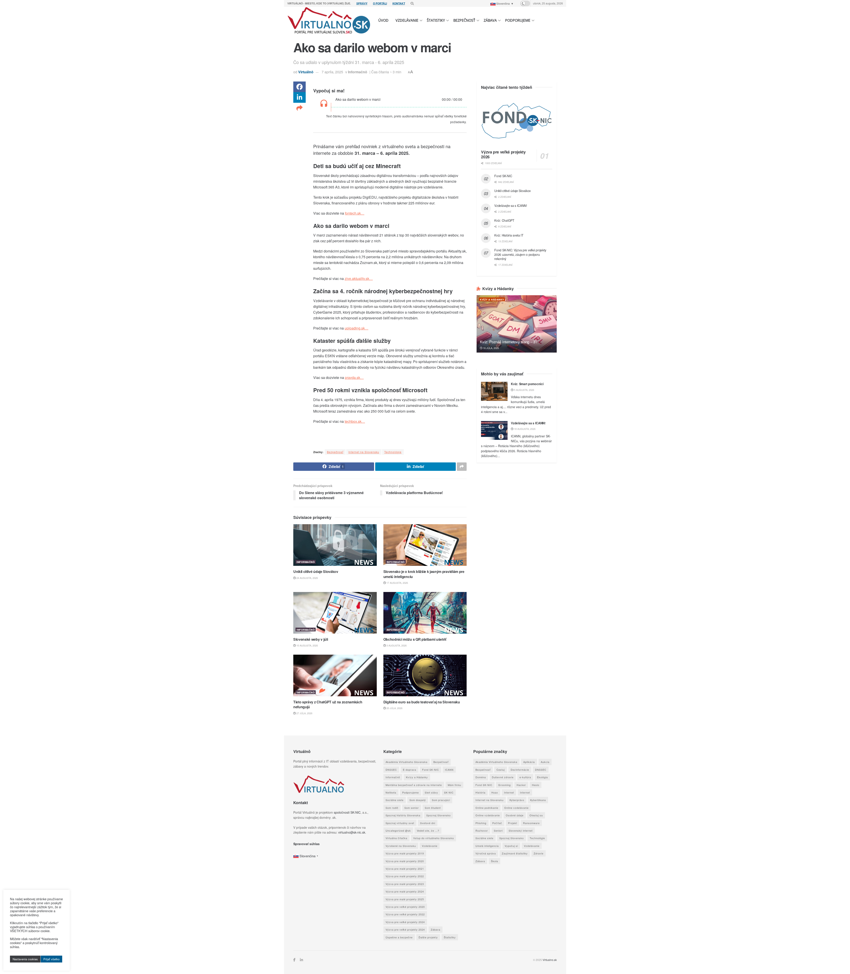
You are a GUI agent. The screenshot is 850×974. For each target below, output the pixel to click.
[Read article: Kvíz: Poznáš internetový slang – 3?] (517, 324)
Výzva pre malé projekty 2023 (405, 884)
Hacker (521, 785)
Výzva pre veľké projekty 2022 (405, 914)
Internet (509, 792)
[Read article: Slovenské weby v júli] (335, 613)
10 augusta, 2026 (307, 645)
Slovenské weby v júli (310, 639)
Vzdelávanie (407, 20)
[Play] (324, 104)
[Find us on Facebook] (294, 959)
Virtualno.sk (550, 960)
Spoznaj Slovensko (438, 815)
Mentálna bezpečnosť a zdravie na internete (414, 785)
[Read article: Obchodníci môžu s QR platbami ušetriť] (425, 613)
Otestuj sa (536, 815)
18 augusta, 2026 (524, 429)
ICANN (449, 769)
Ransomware (531, 823)
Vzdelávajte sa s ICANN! (510, 205)
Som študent (433, 807)
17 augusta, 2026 (397, 582)
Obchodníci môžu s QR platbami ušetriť (414, 639)
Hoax (494, 792)
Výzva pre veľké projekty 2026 (503, 154)
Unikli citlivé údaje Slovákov (315, 571)
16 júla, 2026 (490, 348)
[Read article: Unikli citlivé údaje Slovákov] (335, 545)
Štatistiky (436, 20)
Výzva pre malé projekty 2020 (405, 861)
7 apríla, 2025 (332, 71)
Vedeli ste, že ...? (428, 830)
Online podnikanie (486, 807)
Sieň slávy (431, 792)
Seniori (498, 830)
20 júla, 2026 (394, 708)
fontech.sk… (354, 213)
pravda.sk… (354, 377)
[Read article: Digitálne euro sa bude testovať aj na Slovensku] (425, 675)
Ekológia (542, 777)
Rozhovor (481, 830)
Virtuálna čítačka (396, 838)
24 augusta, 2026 (307, 578)
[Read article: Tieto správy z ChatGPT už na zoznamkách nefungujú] (335, 675)
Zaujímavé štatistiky (515, 853)
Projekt (512, 823)
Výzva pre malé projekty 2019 (405, 853)
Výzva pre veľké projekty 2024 (405, 922)
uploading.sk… (356, 328)
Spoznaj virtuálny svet (400, 823)
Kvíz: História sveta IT (509, 235)
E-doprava (409, 769)
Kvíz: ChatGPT (504, 220)
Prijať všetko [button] (51, 959)
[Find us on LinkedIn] (301, 959)
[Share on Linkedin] (299, 97)
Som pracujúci (441, 800)
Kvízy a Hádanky (492, 299)
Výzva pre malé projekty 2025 (405, 899)
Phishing (480, 823)
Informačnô (357, 71)
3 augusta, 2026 (396, 645)
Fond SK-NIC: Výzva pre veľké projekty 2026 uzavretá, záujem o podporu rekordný (520, 254)
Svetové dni (427, 823)
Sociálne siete (395, 800)
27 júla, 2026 (304, 713)
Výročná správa (485, 853)
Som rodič (392, 807)
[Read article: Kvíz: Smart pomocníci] (494, 391)
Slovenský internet (521, 830)
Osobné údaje (515, 815)
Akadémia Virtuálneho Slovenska (406, 762)
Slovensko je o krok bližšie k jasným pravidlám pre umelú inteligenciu (423, 574)
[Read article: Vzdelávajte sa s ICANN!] (494, 430)
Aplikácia (529, 762)
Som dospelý (418, 800)
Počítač (497, 823)
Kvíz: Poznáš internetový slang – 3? (508, 341)
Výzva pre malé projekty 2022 (405, 876)
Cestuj (500, 769)
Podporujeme (517, 20)
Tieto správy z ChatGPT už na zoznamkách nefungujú (327, 704)
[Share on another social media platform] (299, 108)
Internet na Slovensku (363, 452)
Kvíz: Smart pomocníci (527, 384)
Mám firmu (454, 785)
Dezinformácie (520, 769)
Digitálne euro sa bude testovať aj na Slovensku (421, 701)
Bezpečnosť (464, 20)
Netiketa (391, 792)
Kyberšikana (538, 800)
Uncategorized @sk (398, 830)
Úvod (383, 20)
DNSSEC (391, 769)
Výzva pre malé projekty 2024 (405, 891)
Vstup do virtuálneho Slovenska (433, 838)
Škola (494, 861)
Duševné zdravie (503, 777)
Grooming (504, 785)
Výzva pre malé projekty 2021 (405, 868)
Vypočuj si (511, 846)
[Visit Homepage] (329, 20)
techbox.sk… (355, 421)
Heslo (535, 785)
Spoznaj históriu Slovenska (403, 815)
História (480, 792)
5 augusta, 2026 (523, 390)
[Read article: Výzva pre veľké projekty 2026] (516, 120)
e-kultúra (525, 777)
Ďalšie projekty (428, 937)
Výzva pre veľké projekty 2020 (405, 906)
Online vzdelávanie (516, 807)
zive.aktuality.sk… (359, 278)
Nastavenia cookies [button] (25, 959)
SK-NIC (449, 792)
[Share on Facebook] (299, 86)
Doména (480, 777)
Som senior (411, 807)
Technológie (393, 452)
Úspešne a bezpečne (399, 937)
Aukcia (545, 762)
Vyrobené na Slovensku (401, 846)
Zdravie (538, 853)
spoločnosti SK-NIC (347, 812)
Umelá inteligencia (487, 846)
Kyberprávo (517, 800)
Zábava (490, 20)
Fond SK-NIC (503, 176)
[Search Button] (412, 3)
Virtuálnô (305, 71)
